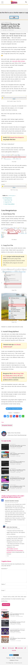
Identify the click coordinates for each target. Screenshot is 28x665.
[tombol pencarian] (26, 2)
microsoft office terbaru (18, 61)
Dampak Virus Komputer (17, 137)
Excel (3, 22)
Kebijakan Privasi (14, 660)
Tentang (8, 658)
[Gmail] (11, 416)
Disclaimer (19, 658)
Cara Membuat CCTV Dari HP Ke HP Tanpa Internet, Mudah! (17, 622)
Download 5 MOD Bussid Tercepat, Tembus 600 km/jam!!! (17, 631)
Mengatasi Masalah (7, 425)
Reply (6, 523)
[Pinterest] (17, 416)
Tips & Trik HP (13, 620)
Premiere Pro (13, 460)
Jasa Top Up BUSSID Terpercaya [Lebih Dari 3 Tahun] (17, 614)
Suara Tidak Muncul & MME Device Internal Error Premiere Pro (17, 462)
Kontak (13, 658)
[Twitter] (8, 416)
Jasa (11, 612)
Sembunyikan (12, 195)
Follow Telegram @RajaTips (14, 408)
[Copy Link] (14, 416)
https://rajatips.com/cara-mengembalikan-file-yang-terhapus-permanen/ (15, 550)
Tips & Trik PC (16, 476)
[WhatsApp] (23, 416)
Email (3, 590)
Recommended (4, 609)
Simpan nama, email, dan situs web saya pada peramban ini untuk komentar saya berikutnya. (13, 599)
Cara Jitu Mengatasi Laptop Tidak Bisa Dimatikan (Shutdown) (17, 487)
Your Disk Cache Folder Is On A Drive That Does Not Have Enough (18, 446)
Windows (12, 476)
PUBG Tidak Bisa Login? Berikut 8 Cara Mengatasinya (17, 454)
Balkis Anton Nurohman (12, 527)
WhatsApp (12, 637)
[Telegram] (20, 416)
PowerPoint (7, 22)
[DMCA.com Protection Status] (14, 655)
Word (10, 22)
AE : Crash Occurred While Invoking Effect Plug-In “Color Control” (17, 470)
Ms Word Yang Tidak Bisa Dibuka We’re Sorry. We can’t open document (13, 375)
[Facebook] (5, 416)
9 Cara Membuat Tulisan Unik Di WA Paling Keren (18, 639)
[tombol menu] (2, 2)
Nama (3, 584)
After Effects (13, 444)
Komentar (4, 568)
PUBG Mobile (13, 452)
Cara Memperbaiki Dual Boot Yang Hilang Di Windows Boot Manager (17, 478)
